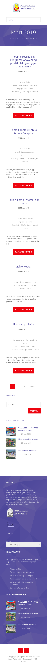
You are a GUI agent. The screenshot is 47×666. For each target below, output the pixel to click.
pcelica (30, 219)
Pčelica (25, 228)
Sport (30, 349)
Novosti (35, 92)
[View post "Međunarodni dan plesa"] (11, 454)
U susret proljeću (23, 324)
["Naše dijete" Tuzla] (23, 7)
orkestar (28, 282)
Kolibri (33, 346)
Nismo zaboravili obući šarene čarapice (23, 131)
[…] (32, 107)
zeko (34, 282)
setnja (25, 343)
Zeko (29, 288)
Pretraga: (11, 404)
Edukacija (15, 92)
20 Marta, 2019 (23, 271)
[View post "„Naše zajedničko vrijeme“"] (11, 442)
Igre (15, 285)
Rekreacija (23, 349)
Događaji (14, 158)
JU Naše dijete (26, 92)
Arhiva (8, 541)
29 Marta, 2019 (23, 71)
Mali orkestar (23, 266)
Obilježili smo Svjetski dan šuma (24, 201)
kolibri (27, 340)
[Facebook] (20, 650)
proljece (33, 340)
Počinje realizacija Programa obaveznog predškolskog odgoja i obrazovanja (23, 61)
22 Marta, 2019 (23, 138)
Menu (11, 20)
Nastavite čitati (22, 115)
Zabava (22, 288)
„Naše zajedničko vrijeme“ (28, 439)
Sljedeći (32, 386)
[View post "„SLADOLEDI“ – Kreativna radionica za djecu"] (11, 431)
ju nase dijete (25, 82)
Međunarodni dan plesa (27, 451)
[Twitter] (26, 650)
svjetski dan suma (25, 222)
